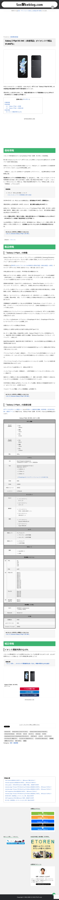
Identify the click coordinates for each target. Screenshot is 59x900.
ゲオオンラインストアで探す (29, 695)
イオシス (12, 239)
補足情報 (7, 110)
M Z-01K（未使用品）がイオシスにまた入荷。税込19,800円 (19, 800)
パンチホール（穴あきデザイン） (26, 738)
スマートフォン (48, 736)
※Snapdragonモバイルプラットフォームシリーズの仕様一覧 (33, 477)
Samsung (38, 733)
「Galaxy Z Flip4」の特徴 (13, 106)
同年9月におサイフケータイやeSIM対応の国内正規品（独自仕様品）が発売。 (32, 265)
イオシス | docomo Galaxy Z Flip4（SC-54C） (18, 233)
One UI (25, 733)
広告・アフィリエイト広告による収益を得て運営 (29, 10)
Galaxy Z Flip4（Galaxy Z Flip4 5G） (38, 731)
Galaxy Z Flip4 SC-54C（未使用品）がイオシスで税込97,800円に (28, 42)
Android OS (7, 731)
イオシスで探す (29, 692)
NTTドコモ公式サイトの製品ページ (13, 409)
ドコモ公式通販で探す (29, 688)
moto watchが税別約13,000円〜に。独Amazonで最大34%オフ (20, 780)
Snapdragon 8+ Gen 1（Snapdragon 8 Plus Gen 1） (17, 736)
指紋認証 (51, 738)
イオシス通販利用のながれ (14, 111)
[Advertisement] (29, 23)
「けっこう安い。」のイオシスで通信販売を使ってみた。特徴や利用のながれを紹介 (27, 663)
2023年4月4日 (14, 37)
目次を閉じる (26, 99)
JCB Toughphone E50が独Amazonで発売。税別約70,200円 (19, 798)
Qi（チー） (31, 733)
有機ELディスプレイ (9, 740)
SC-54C (44, 733)
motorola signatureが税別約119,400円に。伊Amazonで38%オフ (20, 782)
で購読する (42, 814)
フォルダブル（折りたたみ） (41, 738)
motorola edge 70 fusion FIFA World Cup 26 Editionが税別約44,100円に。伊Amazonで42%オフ (28, 789)
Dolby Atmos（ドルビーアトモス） (20, 731)
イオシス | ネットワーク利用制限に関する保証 (19, 195)
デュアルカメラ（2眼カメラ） (11, 738)
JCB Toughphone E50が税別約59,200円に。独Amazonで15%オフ (21, 791)
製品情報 (7, 104)
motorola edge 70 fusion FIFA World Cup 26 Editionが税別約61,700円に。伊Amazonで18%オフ (28, 793)
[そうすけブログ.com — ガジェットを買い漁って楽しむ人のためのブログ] (29, 4)
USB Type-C (34, 736)
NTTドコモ (19, 733)
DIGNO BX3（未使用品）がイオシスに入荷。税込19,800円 (19, 795)
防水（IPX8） (18, 740)
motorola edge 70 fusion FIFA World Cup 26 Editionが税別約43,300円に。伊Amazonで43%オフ (28, 787)
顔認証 (25, 740)
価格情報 (7, 102)
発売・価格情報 (14, 743)
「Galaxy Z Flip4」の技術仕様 (14, 108)
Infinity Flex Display (9, 733)
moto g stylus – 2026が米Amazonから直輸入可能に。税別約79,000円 (22, 784)
